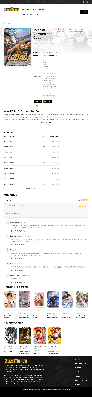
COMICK (78, 368)
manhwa (38, 2)
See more (37, 227)
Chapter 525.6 (9, 173)
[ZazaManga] (11, 9)
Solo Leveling (9, 351)
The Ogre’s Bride (37, 317)
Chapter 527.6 (9, 141)
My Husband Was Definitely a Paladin (24, 317)
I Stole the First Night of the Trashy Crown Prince (81, 318)
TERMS (77, 376)
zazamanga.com (39, 389)
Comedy (52, 43)
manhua (56, 2)
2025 (44, 52)
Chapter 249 (23, 346)
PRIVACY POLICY (81, 380)
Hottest (28, 2)
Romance (30, 310)
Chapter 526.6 (9, 163)
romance (47, 2)
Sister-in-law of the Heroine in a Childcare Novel (67, 318)
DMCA (77, 385)
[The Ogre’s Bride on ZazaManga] (39, 299)
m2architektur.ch (56, 393)
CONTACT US (24, 14)
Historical (51, 47)
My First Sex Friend (8, 317)
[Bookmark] (37, 106)
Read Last (47, 101)
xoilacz (40, 393)
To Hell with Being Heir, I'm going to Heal (52, 317)
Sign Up (84, 12)
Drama (36, 47)
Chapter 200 (8, 346)
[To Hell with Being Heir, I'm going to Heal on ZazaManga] (53, 299)
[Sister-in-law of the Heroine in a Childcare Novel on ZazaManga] (67, 299)
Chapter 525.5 (9, 179)
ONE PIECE (37, 353)
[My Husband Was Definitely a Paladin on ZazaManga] (24, 299)
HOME (22, 10)
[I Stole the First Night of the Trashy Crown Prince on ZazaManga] (82, 299)
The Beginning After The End (24, 352)
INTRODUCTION (80, 363)
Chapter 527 (8, 152)
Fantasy (43, 47)
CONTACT (78, 372)
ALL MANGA (41, 10)
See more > (65, 2)
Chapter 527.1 (8, 147)
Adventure (43, 43)
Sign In (77, 12)
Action (36, 43)
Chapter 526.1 (8, 168)
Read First (38, 101)
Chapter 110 (52, 346)
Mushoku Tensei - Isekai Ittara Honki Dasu (54, 353)
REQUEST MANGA (35, 14)
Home (77, 359)
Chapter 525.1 (8, 184)
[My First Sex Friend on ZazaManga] (10, 299)
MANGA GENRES (31, 10)
